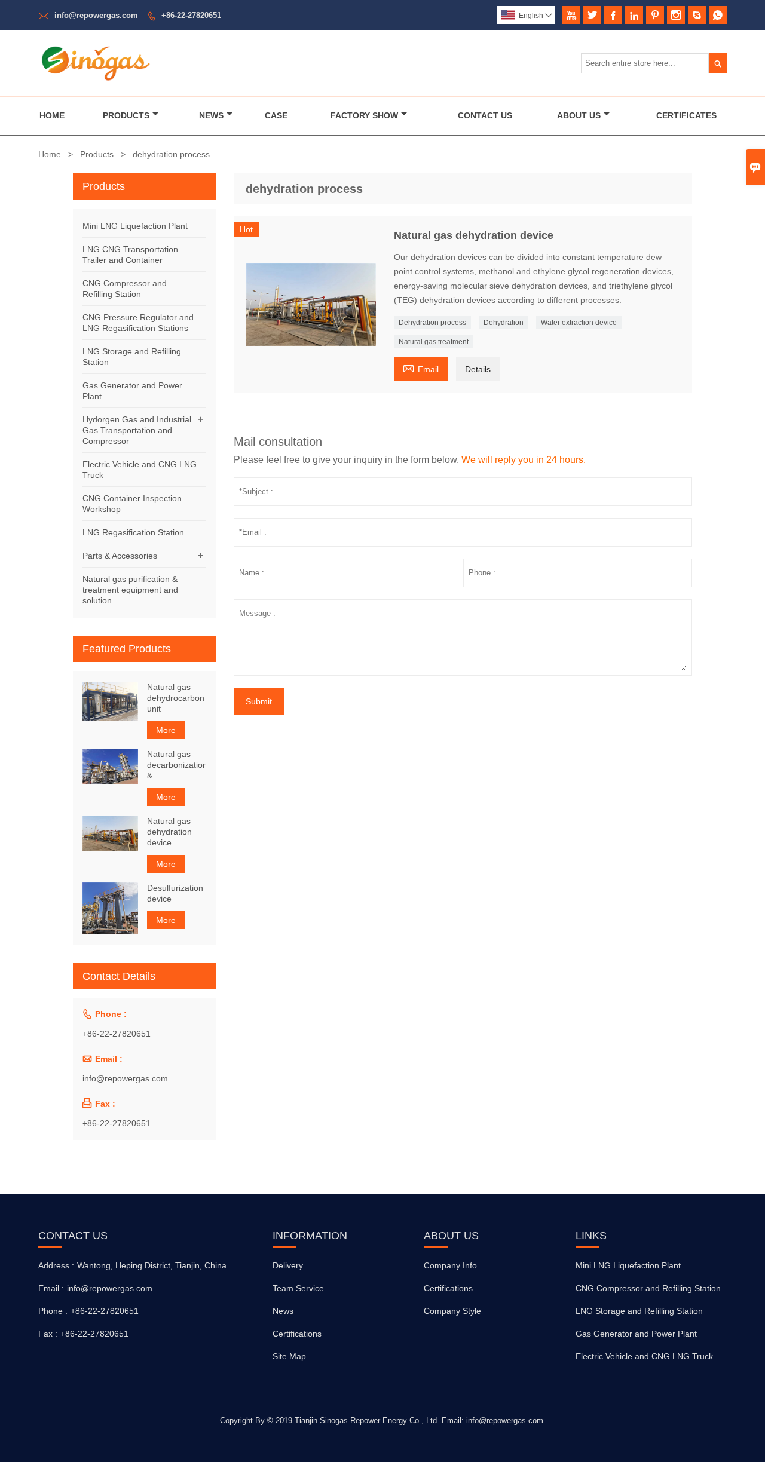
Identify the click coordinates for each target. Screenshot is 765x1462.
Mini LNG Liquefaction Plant (135, 226)
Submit (259, 701)
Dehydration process (432, 322)
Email (421, 367)
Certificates (686, 115)
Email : (51, 1288)
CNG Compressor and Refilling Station (648, 1288)
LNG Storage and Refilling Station (639, 1311)
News (211, 115)
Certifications (297, 1333)
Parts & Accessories (119, 555)
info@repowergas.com (96, 15)
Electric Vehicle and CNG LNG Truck (644, 1356)
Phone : (53, 1311)
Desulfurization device (175, 893)
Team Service (298, 1288)
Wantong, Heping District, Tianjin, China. (153, 1265)
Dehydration (504, 322)
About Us (579, 115)
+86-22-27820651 (191, 15)
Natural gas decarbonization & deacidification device (176, 765)
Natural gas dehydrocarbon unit (175, 697)
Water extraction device (579, 322)
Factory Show (364, 115)
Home (52, 115)
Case (276, 115)
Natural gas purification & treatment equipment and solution (130, 589)
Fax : (47, 1333)
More (166, 730)
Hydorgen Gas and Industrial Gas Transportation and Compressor (136, 430)
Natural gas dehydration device (169, 831)
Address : (56, 1265)
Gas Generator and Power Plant (636, 1333)
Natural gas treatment (434, 342)
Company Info (450, 1265)
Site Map (289, 1356)
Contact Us (485, 115)
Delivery (288, 1265)
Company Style (452, 1311)
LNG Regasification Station (133, 532)
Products (126, 115)
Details (478, 369)
